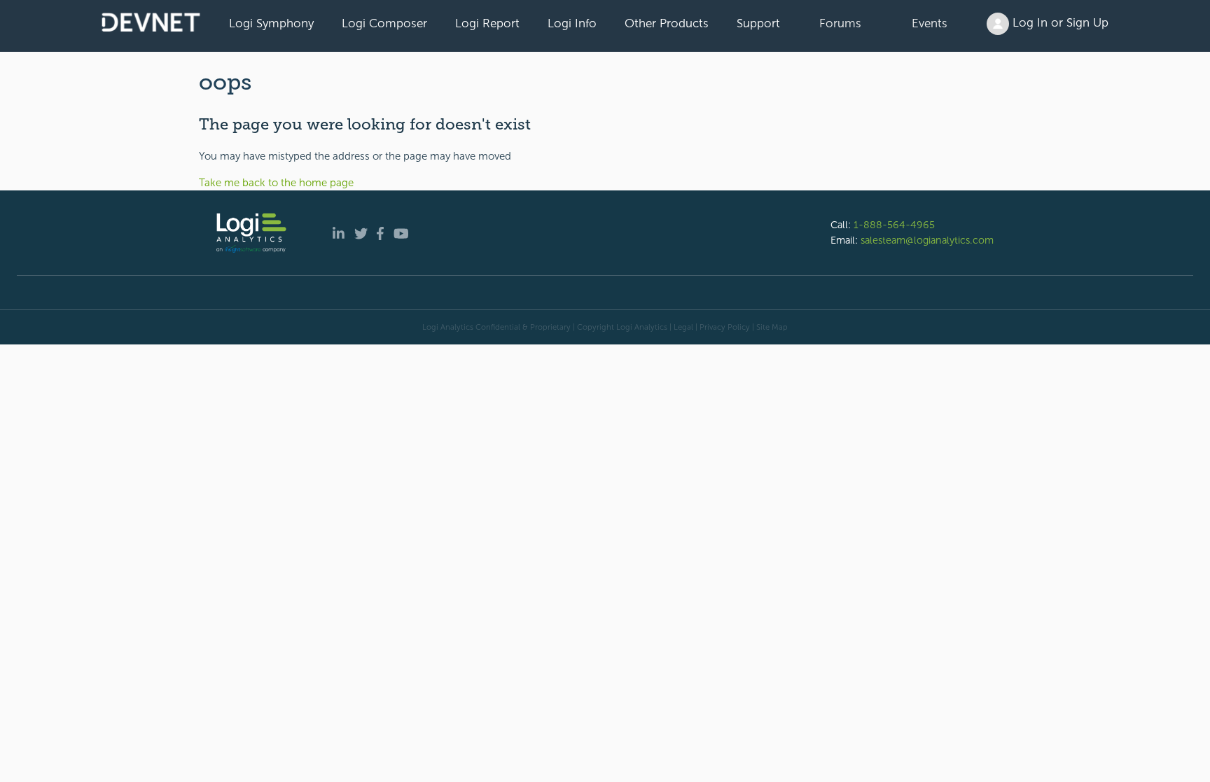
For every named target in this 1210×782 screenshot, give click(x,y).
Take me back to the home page (276, 182)
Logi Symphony (271, 23)
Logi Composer (384, 23)
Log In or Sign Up (1058, 22)
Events (929, 23)
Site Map (772, 327)
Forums (840, 23)
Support (758, 23)
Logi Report (487, 23)
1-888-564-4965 (894, 224)
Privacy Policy (725, 327)
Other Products (667, 23)
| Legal (681, 327)
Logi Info (572, 23)
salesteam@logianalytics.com (927, 240)
